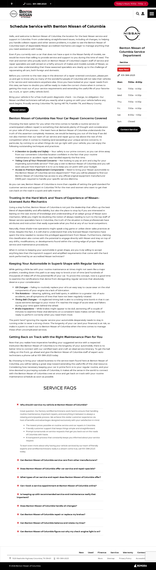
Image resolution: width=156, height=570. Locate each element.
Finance (102, 552)
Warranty (128, 552)
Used (90, 552)
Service (115, 552)
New (81, 552)
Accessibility (141, 558)
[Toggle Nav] (151, 13)
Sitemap (111, 558)
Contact (141, 552)
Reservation (19, 109)
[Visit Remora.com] (140, 566)
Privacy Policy (125, 558)
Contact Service (129, 129)
